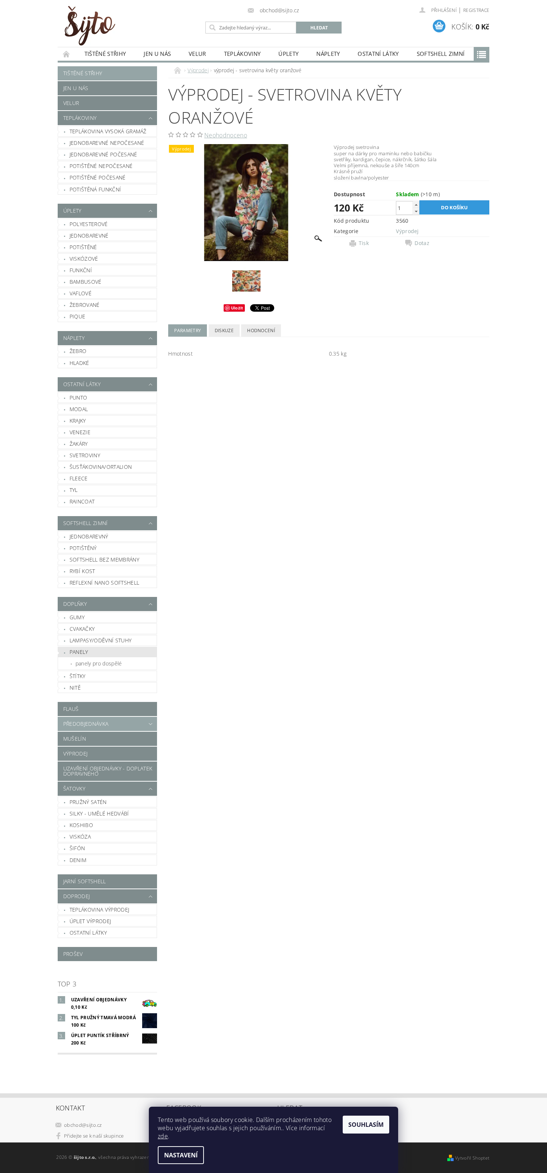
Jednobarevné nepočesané (107, 142)
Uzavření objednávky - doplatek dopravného (108, 771)
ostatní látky (88, 932)
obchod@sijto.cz (83, 1125)
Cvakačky (82, 628)
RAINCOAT (82, 501)
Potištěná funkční (95, 189)
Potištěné (83, 247)
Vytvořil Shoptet (472, 1158)
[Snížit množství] (416, 211)
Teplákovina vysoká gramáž (108, 131)
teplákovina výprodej (99, 909)
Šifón (77, 848)
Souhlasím (366, 1124)
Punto (78, 397)
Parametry (187, 330)
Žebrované (85, 304)
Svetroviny (85, 455)
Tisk (364, 243)
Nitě (75, 687)
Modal (79, 409)
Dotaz (422, 243)
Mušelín (74, 738)
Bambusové (86, 281)
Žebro (78, 351)
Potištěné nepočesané (101, 165)
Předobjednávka (85, 723)
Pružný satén (88, 801)
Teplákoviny (242, 53)
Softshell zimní (441, 53)
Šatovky (74, 788)
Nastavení (181, 1155)
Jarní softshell (84, 881)
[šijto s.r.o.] (89, 25)
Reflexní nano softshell (104, 582)
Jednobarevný (89, 536)
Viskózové (84, 258)
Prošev (73, 953)
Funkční (81, 270)
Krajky (78, 420)
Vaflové (81, 293)
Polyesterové (89, 224)
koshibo (81, 825)
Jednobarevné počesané (103, 154)
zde (163, 1136)
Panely (79, 651)
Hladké (79, 362)
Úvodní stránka (67, 53)
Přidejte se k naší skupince (94, 1135)
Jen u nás (157, 53)
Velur (197, 53)
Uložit (237, 308)
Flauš (71, 708)
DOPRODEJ (76, 896)
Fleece (79, 478)
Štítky (78, 676)
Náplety (328, 53)
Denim (78, 860)
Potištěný (83, 547)
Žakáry (79, 443)
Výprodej (75, 753)
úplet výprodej (90, 921)
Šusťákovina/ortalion (101, 466)
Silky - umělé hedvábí (99, 813)
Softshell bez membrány (104, 559)
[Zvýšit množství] (416, 204)
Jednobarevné (89, 235)
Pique (78, 316)
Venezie (80, 432)
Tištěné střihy (105, 53)
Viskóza (80, 836)
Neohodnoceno (225, 135)
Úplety (288, 53)
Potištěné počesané (98, 177)
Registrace (476, 10)
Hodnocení (261, 330)
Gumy (77, 617)
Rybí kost (82, 571)
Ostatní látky (378, 53)
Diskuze (224, 330)
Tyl (74, 489)
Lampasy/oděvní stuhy (100, 640)
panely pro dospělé (99, 663)
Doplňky (75, 603)
